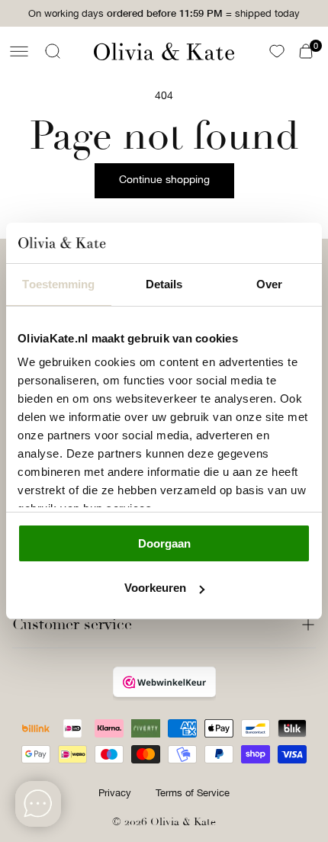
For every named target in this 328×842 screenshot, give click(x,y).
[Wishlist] (276, 51)
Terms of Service (193, 793)
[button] (19, 51)
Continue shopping (164, 179)
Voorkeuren (155, 587)
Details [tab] (164, 284)
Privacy (114, 793)
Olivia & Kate (183, 821)
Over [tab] (269, 284)
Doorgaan (164, 543)
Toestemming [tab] (58, 284)
